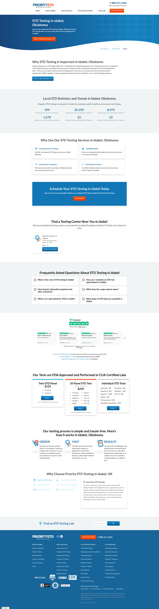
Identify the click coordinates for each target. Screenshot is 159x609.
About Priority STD (62, 548)
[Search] (113, 523)
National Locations (62, 570)
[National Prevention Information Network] (62, 577)
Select (47, 398)
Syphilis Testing (85, 577)
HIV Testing (84, 573)
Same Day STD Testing (63, 555)
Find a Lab (101, 11)
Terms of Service (95, 589)
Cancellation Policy (108, 589)
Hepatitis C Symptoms (111, 559)
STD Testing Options (85, 11)
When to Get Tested (38, 548)
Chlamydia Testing (86, 555)
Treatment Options (37, 562)
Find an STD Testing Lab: (59, 523)
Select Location (50, 249)
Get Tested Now (117, 10)
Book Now (79, 198)
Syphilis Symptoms (110, 570)
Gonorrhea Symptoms (111, 552)
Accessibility (119, 589)
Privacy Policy (85, 589)
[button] (105, 511)
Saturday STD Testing (63, 566)
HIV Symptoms (109, 566)
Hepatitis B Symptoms (111, 555)
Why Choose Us (66, 11)
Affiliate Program (61, 573)
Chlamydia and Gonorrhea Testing (90, 552)
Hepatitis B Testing (86, 562)
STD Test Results (37, 555)
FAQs (34, 566)
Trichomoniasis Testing (87, 581)
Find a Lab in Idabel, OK (43, 79)
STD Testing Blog (110, 577)
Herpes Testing (85, 570)
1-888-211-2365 (118, 2)
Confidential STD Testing (64, 552)
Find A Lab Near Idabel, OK (44, 39)
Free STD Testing (61, 562)
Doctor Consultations (38, 559)
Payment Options (37, 552)
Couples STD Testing (62, 559)
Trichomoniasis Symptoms (112, 573)
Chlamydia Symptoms (111, 548)
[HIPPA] (52, 577)
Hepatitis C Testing (86, 566)
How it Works (50, 11)
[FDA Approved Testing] (40, 577)
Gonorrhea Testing (86, 559)
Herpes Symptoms (110, 562)
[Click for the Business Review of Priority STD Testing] (45, 585)
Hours (44, 245)
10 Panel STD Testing (87, 548)
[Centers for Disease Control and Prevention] (73, 577)
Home (38, 11)
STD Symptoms (110, 544)
